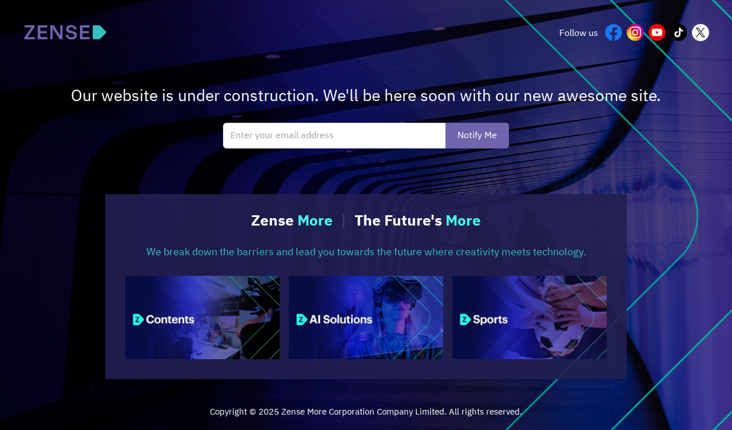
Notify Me (477, 135)
